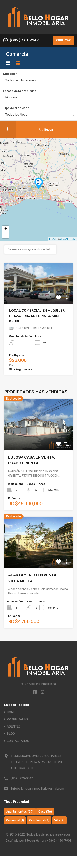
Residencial (39, 820)
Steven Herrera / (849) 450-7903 (48, 840)
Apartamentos (19, 811)
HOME (11, 712)
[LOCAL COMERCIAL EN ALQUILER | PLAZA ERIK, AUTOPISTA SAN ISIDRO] (38, 183)
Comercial (15, 820)
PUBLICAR (63, 40)
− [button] (5, 235)
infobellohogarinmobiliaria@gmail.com (37, 788)
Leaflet (52, 239)
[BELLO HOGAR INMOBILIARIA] (38, 29)
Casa (45, 811)
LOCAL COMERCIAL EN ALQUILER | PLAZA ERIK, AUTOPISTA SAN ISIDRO (37, 315)
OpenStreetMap (68, 239)
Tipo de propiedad (16, 108)
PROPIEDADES (17, 719)
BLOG (11, 733)
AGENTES (14, 726)
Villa (59, 820)
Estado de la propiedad (20, 91)
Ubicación (10, 74)
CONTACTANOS (18, 740)
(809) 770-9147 (24, 40)
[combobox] (38, 81)
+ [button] (5, 228)
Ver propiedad (38, 296)
